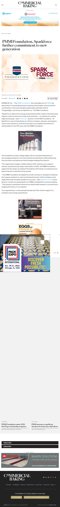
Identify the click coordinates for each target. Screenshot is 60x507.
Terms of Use (46, 484)
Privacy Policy (38, 484)
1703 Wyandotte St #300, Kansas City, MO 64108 (30, 493)
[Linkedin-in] (46, 477)
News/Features (30, 484)
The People (8, 484)
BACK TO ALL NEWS (6, 33)
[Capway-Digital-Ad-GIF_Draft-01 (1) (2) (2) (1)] (30, 218)
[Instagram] (50, 477)
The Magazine (15, 484)
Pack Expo (18, 429)
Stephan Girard (46, 180)
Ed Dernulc (23, 119)
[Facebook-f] (53, 477)
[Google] (55, 477)
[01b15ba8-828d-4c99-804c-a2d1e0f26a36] (30, 467)
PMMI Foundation (23, 103)
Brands (52, 484)
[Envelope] (43, 477)
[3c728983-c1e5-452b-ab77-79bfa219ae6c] (30, 150)
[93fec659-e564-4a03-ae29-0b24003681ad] (30, 25)
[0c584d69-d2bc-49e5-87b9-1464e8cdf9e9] (25, 271)
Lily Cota (12, 98)
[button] (18, 98)
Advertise (23, 484)
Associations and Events (8, 429)
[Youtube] (48, 477)
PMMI (49, 103)
